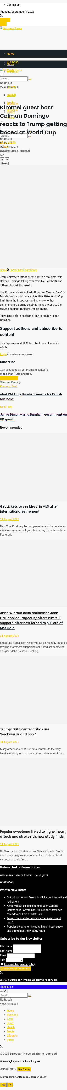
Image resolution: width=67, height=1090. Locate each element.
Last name (6, 951)
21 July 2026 (8, 142)
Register (5, 20)
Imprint (43, 875)
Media (11, 102)
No (10, 1085)
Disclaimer (6, 875)
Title (2, 960)
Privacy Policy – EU (26, 875)
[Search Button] (29, 79)
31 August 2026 (9, 519)
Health (11, 95)
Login (3, 24)
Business (12, 1015)
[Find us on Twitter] (1, 16)
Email (3, 955)
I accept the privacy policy (19, 964)
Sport (10, 1023)
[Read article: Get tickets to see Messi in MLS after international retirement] (33, 467)
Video (10, 1040)
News (10, 54)
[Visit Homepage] (11, 28)
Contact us (13, 5)
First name (6, 946)
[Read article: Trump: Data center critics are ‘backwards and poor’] (33, 690)
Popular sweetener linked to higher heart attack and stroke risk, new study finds (35, 929)
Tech (5, 147)
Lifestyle (12, 1036)
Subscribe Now (9, 378)
